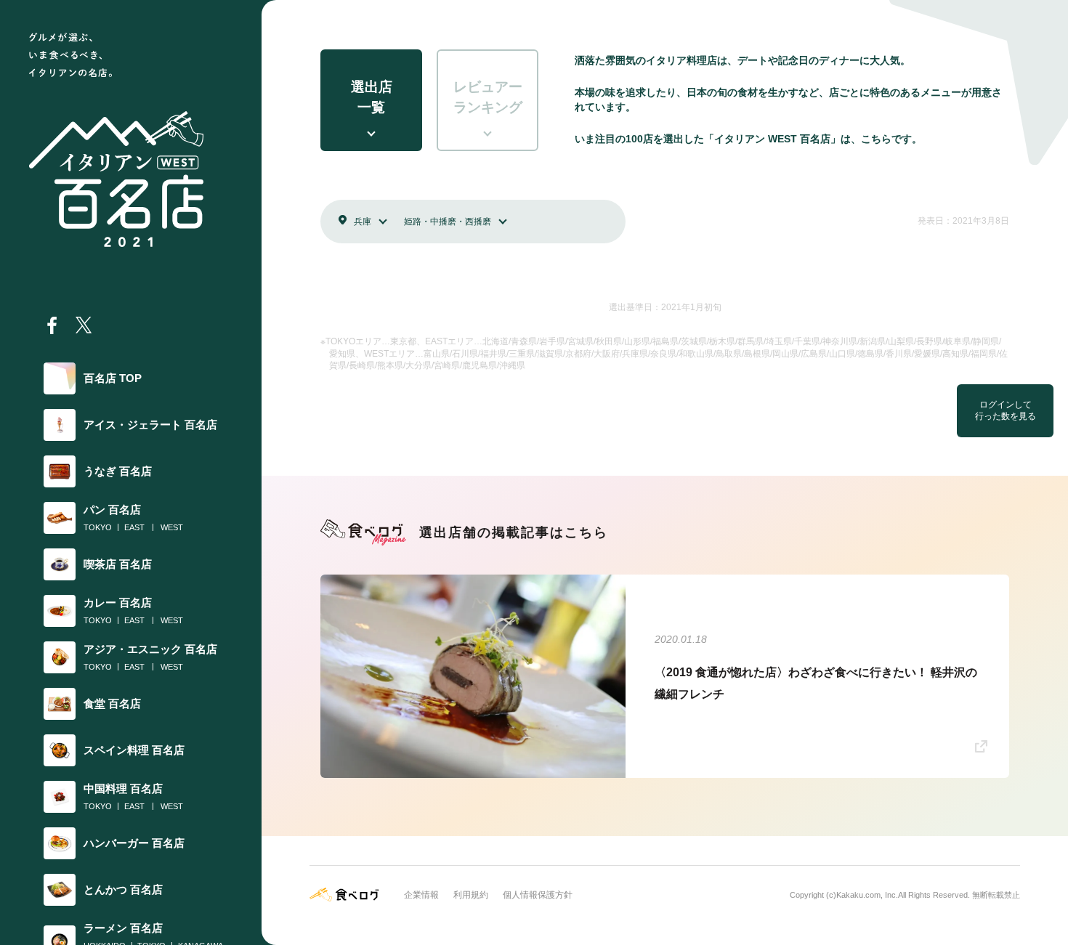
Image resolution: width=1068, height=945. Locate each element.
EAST (134, 527)
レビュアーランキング (487, 97)
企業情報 (421, 895)
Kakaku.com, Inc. (867, 895)
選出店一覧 (371, 97)
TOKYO (98, 527)
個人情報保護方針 (538, 895)
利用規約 (470, 895)
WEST (172, 527)
